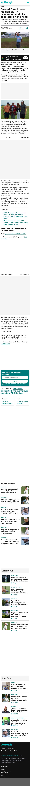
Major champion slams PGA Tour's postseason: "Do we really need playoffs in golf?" (16, 222)
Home (2, 6)
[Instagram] (6, 751)
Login (2, 775)
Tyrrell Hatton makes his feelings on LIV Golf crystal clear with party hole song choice (19, 602)
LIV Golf (3, 487)
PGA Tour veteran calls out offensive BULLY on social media (22, 402)
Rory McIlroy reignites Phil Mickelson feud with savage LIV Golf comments (10, 531)
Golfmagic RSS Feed (6, 771)
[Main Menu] (28, 2)
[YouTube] (15, 751)
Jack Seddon (4, 27)
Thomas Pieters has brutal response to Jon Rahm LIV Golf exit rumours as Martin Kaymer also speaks (19, 710)
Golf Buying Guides (17, 718)
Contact (3, 769)
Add (25, 58)
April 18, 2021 (5, 344)
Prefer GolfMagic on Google (12, 57)
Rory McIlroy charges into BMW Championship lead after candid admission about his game (10, 501)
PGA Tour (3, 497)
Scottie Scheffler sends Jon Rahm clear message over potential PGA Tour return (10, 541)
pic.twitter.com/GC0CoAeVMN (15, 234)
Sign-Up (3, 777)
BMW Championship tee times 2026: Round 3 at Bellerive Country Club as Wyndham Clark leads (19, 579)
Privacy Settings (5, 774)
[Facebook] (2, 751)
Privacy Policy (7, 384)
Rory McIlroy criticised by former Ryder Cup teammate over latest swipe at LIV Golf (10, 491)
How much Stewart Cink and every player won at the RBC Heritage (14, 391)
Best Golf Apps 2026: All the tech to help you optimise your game (19, 722)
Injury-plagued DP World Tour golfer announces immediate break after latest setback (19, 591)
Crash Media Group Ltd (10, 755)
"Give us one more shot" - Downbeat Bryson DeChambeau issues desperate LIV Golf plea (19, 686)
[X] (11, 751)
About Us (3, 768)
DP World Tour (16, 587)
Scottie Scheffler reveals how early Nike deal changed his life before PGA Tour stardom (9, 511)
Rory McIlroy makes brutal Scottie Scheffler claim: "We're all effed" (10, 521)
